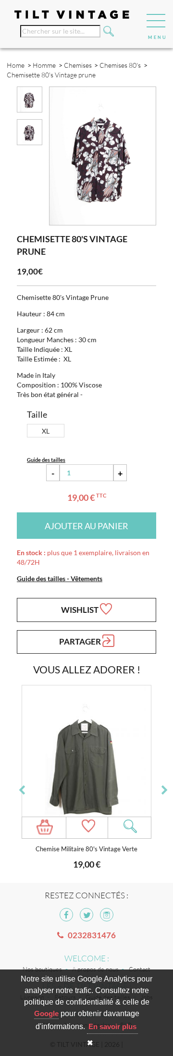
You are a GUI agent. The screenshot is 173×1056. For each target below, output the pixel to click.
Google (46, 1013)
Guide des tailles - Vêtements (59, 578)
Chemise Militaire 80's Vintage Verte (86, 849)
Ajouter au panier (86, 526)
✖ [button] (90, 1043)
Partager (80, 641)
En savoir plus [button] (112, 1026)
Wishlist (80, 610)
